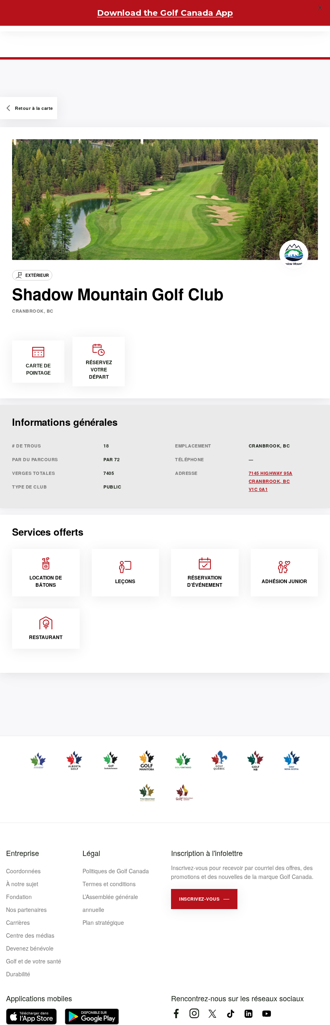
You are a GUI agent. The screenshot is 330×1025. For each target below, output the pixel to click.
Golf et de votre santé (33, 961)
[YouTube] (267, 1014)
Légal (91, 853)
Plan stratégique (103, 922)
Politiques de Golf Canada (115, 871)
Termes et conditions (109, 884)
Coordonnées (23, 871)
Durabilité (18, 974)
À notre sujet (22, 884)
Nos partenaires (26, 909)
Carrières (18, 922)
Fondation (19, 897)
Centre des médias (30, 935)
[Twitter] (212, 1014)
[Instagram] (194, 1014)
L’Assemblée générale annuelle (110, 903)
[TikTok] (230, 1014)
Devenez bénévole (30, 948)
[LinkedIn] (248, 1014)
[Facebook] (176, 1014)
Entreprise (22, 853)
